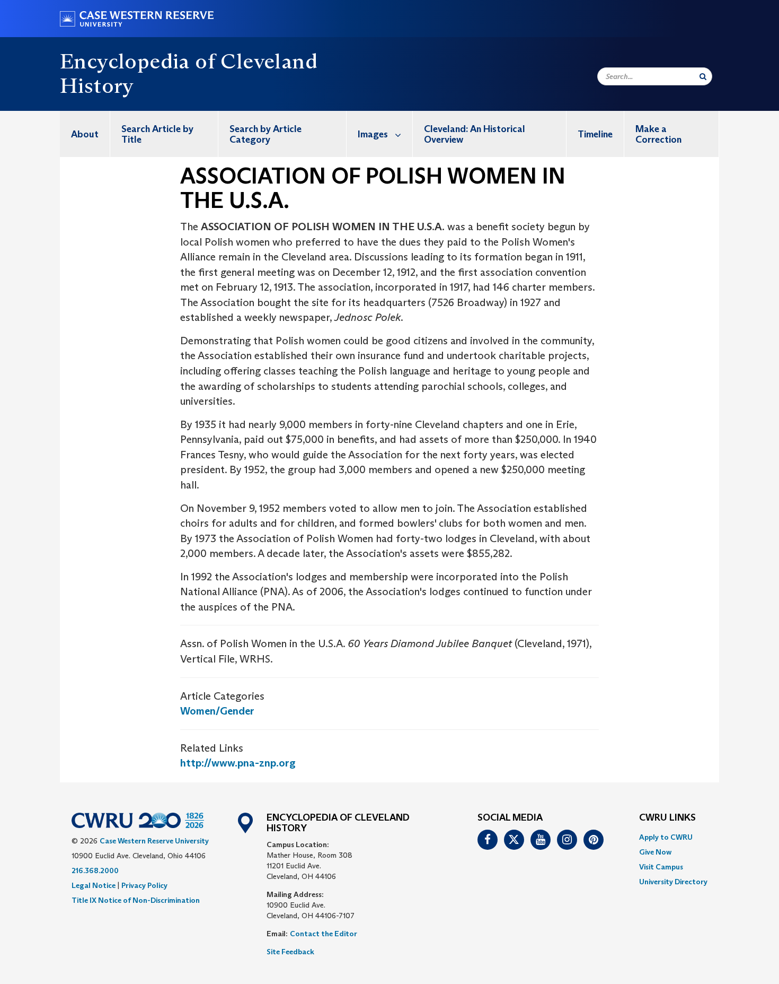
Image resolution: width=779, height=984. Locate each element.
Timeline (595, 134)
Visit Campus (661, 867)
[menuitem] (85, 134)
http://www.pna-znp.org (238, 762)
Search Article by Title (157, 134)
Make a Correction (658, 134)
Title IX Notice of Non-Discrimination (136, 900)
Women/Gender (217, 710)
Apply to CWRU (666, 837)
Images (373, 134)
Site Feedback (290, 951)
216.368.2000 (95, 870)
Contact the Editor (323, 933)
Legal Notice (94, 885)
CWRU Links (667, 818)
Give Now (655, 852)
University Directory (673, 881)
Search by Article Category (265, 134)
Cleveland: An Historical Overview (474, 134)
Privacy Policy (144, 885)
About (85, 134)
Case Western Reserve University (154, 841)
